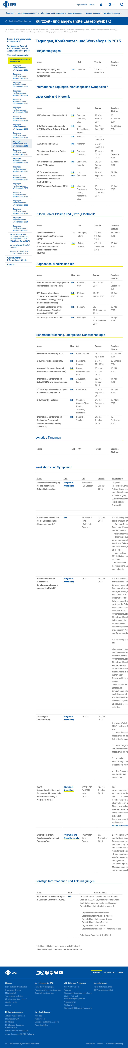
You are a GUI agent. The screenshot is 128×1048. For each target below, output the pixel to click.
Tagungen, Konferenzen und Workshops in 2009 (20, 93)
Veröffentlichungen (112, 13)
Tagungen (68, 990)
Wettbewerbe (69, 1005)
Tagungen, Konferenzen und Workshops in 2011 (20, 110)
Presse (91, 5)
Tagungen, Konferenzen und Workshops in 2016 (20, 152)
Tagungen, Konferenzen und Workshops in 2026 (19, 252)
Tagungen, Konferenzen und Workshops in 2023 (20, 211)
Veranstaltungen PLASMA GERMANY (20, 246)
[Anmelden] (101, 5)
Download (68, 787)
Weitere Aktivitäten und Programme (78, 1008)
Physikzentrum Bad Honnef (15, 999)
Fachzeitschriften (41, 1025)
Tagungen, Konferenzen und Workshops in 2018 (20, 169)
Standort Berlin (11, 1002)
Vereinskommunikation (14, 996)
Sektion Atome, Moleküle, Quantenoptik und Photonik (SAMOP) (69, 30)
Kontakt (10, 265)
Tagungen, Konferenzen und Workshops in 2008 (20, 84)
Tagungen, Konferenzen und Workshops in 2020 (20, 186)
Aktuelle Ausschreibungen (15, 1016)
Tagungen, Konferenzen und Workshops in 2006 (20, 68)
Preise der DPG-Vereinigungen (16, 1031)
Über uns (10, 13)
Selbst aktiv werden (71, 987)
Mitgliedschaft (81, 5)
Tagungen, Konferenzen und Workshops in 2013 (20, 127)
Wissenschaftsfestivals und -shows (78, 993)
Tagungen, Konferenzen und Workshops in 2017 (20, 160)
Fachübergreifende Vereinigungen (48, 990)
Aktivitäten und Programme (52, 13)
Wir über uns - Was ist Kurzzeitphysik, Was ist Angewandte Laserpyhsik (18, 48)
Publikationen (40, 1019)
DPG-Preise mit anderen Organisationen (14, 1026)
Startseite (11, 30)
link (73, 69)
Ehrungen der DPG (12, 1019)
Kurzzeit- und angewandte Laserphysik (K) (104, 30)
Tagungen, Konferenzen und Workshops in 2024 (20, 219)
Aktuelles (38, 1016)
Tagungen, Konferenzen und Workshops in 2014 (20, 135)
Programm (68, 482)
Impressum (90, 1044)
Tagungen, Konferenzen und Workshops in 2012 (20, 118)
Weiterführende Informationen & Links (17, 259)
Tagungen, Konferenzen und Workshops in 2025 (20, 228)
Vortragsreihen (70, 1002)
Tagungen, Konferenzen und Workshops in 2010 (20, 101)
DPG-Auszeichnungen (14, 1012)
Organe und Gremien (13, 990)
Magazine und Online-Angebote (47, 1022)
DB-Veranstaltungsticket (103, 990)
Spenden (96, 972)
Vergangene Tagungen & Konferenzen (34, 32)
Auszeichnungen (93, 13)
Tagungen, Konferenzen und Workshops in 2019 (20, 177)
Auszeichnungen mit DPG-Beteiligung (19, 1034)
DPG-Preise (9, 1022)
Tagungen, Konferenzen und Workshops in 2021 (20, 194)
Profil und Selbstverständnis (16, 987)
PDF (73, 175)
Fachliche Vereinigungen (40, 30)
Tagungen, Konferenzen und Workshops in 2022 (20, 203)
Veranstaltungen (75, 13)
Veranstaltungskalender (13, 32)
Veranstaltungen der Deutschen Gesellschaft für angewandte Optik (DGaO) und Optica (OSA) (20, 237)
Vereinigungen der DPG (27, 13)
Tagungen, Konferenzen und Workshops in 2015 (20, 143)
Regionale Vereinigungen (44, 993)
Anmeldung (69, 486)
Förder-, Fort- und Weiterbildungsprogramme (74, 997)
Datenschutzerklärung (114, 1044)
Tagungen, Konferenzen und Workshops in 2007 (20, 76)
